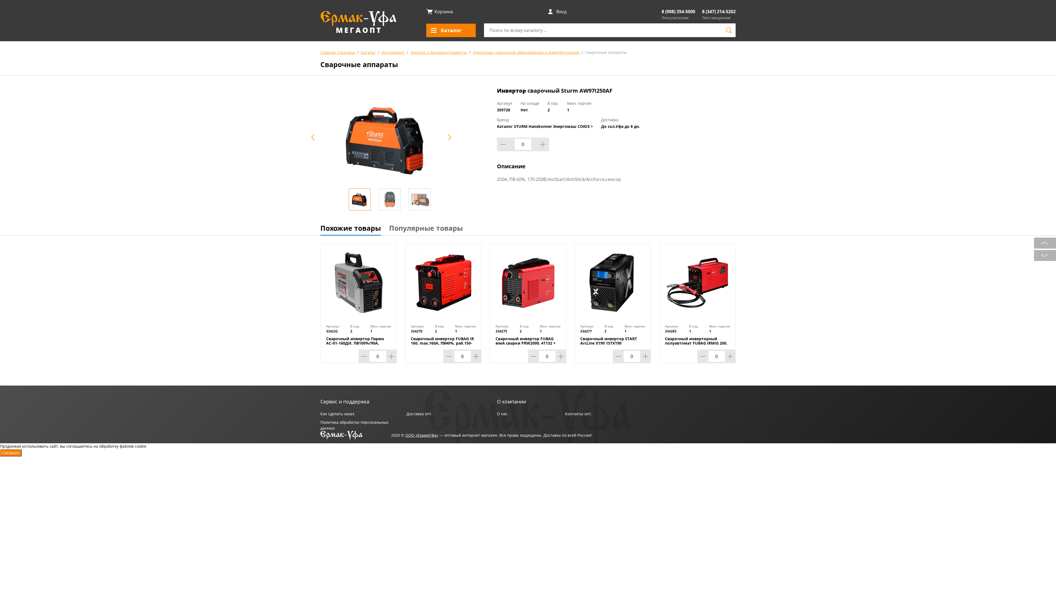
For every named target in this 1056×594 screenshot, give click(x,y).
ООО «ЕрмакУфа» (421, 435)
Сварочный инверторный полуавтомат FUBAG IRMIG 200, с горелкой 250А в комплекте (696, 343)
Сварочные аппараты (606, 52)
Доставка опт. (419, 413)
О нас (502, 413)
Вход (561, 12)
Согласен (11, 452)
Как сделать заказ (337, 413)
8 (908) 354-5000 (678, 12)
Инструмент (393, 52)
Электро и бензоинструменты (438, 52)
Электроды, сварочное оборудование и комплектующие (526, 52)
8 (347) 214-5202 (719, 12)
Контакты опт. (578, 413)
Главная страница (337, 52)
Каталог (368, 52)
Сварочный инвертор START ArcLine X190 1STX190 (608, 341)
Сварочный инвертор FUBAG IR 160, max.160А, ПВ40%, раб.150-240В (442, 343)
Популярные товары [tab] (426, 228)
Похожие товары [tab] (350, 228)
